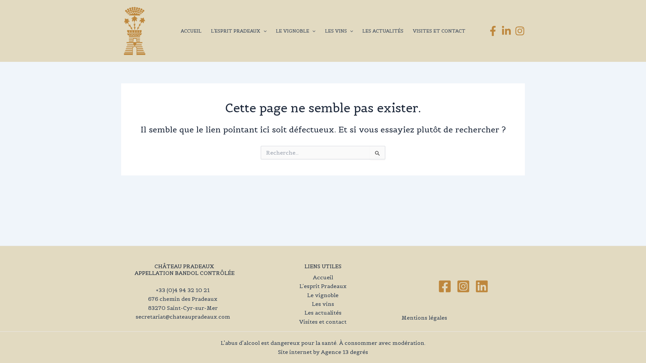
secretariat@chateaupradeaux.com (183, 316)
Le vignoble (292, 31)
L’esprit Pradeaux (235, 31)
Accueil (191, 31)
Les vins (336, 31)
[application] (263, 31)
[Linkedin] (482, 286)
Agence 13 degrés (344, 352)
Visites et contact (439, 31)
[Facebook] (493, 31)
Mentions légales (424, 317)
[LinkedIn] (506, 31)
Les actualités (382, 31)
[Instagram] (520, 31)
